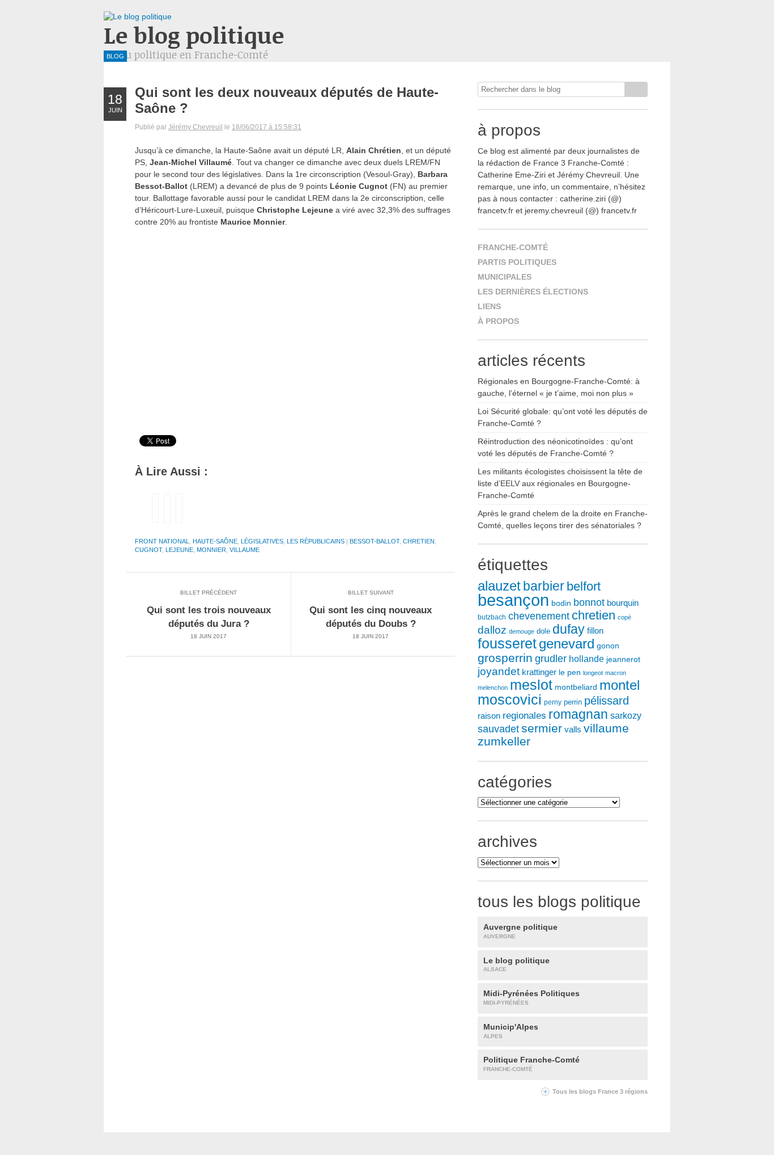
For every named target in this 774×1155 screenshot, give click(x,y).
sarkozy (625, 715)
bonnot (589, 602)
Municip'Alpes (510, 1030)
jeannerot (623, 659)
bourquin (623, 603)
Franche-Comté (513, 247)
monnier (211, 549)
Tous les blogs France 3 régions (600, 1091)
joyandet (499, 671)
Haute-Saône (215, 541)
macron (615, 672)
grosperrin (505, 657)
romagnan (578, 714)
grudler (551, 658)
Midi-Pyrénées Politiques (531, 997)
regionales (524, 715)
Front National (162, 541)
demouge (521, 631)
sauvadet (498, 729)
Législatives (262, 541)
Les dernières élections (533, 291)
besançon (513, 600)
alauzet (499, 585)
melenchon (493, 687)
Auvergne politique (520, 930)
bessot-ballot (374, 541)
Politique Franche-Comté (531, 1063)
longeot (593, 672)
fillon (595, 630)
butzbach (492, 617)
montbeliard (576, 687)
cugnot (148, 549)
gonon (608, 646)
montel (619, 685)
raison (489, 715)
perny (553, 702)
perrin (573, 702)
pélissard (606, 700)
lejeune (179, 549)
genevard (566, 643)
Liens (489, 306)
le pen (570, 672)
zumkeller (504, 741)
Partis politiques (517, 262)
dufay (568, 629)
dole (543, 631)
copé (624, 617)
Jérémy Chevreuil (195, 127)
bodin (561, 603)
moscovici (510, 699)
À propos (498, 321)
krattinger (539, 672)
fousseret (507, 643)
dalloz (492, 630)
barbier (543, 586)
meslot (531, 685)
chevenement (538, 616)
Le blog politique (194, 34)
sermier (541, 728)
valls (572, 729)
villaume (244, 549)
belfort (584, 586)
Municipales (504, 276)
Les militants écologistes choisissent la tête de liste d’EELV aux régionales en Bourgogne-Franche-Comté (560, 483)
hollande (586, 659)
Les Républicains (316, 541)
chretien (419, 541)
